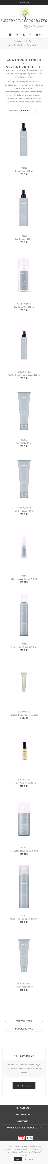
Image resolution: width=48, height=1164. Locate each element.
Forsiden (17, 41)
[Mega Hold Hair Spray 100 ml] (24, 819)
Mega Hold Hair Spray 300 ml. (24, 919)
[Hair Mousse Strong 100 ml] (24, 547)
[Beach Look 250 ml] (24, 139)
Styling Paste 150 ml (24, 987)
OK (17, 1159)
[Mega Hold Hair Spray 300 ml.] (24, 887)
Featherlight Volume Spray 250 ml (24, 375)
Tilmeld (26, 1086)
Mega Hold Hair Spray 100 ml (24, 851)
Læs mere (28, 1159)
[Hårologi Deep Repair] (24, 683)
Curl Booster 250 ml (24, 239)
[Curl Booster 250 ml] (24, 207)
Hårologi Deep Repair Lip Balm (24, 715)
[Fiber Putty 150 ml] (24, 411)
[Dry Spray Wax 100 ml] (24, 275)
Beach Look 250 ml (24, 171)
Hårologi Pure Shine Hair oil (24, 783)
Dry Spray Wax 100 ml (24, 307)
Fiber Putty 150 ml (24, 443)
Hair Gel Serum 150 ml (24, 511)
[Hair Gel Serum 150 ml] (24, 479)
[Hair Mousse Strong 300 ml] (24, 615)
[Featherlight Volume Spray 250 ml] (24, 343)
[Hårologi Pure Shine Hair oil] (24, 751)
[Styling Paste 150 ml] (24, 955)
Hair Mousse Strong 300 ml (24, 647)
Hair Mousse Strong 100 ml (24, 579)
